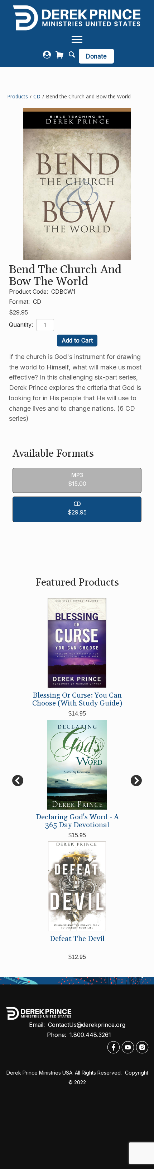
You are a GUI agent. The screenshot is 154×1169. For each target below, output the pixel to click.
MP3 (77, 475)
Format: (20, 301)
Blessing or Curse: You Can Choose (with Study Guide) (77, 699)
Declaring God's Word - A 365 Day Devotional (77, 821)
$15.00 (77, 483)
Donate (96, 56)
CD (36, 96)
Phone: (57, 1034)
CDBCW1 (63, 291)
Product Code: (29, 291)
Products (17, 96)
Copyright (137, 1073)
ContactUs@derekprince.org (86, 1024)
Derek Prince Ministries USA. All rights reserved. (64, 1073)
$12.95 (77, 957)
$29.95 (18, 312)
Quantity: (22, 324)
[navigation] (77, 39)
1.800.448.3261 (90, 1034)
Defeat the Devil (77, 939)
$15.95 (77, 835)
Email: (38, 1024)
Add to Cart (77, 340)
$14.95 (77, 714)
